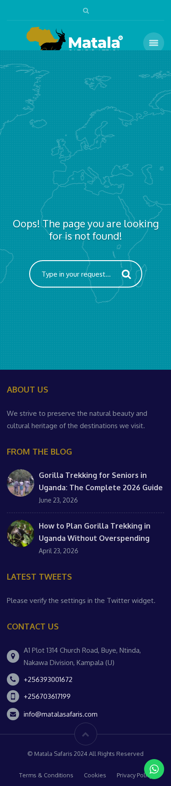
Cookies (95, 775)
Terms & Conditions (46, 775)
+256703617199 (47, 696)
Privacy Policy (134, 775)
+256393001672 (48, 679)
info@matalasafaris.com (61, 714)
